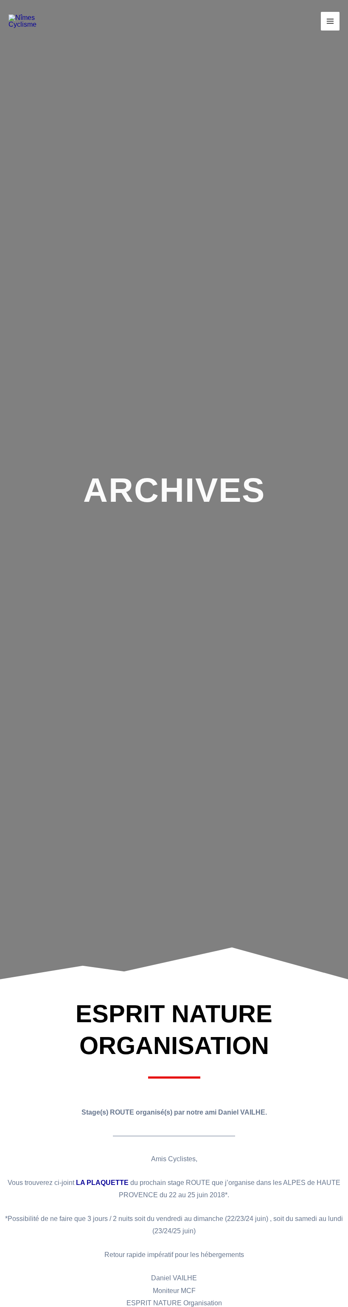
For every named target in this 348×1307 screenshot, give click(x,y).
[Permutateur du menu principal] (330, 21)
